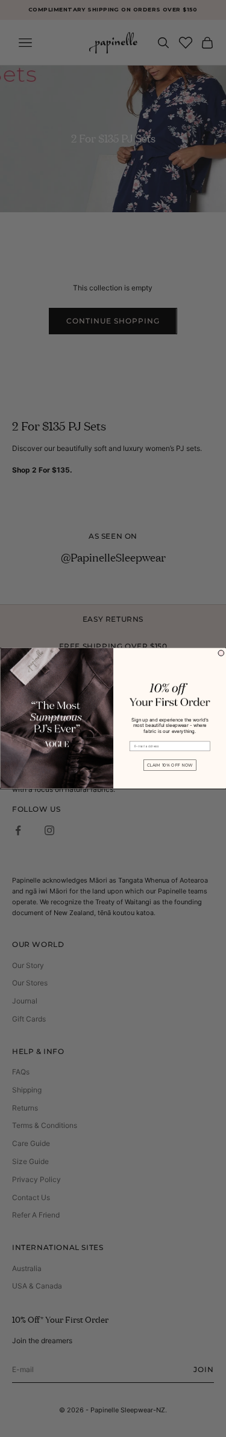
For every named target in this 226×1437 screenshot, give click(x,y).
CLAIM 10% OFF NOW (169, 765)
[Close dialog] (221, 654)
